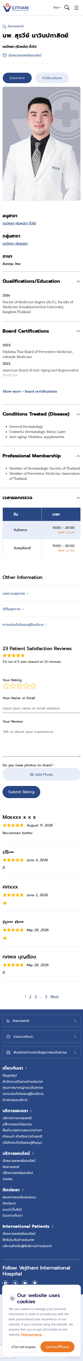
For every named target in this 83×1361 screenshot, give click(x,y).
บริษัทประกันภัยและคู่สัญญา (22, 1142)
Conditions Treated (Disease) (36, 413)
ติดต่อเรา (9, 1203)
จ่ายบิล (7, 1179)
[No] (76, 1286)
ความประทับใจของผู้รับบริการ (23, 1093)
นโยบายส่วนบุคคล (23, 1347)
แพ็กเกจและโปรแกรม (17, 1124)
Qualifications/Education (31, 281)
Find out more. (31, 1334)
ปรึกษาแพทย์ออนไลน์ (18, 1173)
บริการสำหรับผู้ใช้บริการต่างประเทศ (27, 1246)
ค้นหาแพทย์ (11, 1167)
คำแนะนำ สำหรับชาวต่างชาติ (22, 1136)
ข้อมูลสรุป (10, 1075)
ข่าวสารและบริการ (15, 1100)
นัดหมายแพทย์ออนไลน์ (19, 1160)
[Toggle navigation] (76, 7)
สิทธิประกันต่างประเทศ (18, 1240)
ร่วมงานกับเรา (13, 1215)
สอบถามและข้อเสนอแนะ (19, 1197)
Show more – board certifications (30, 391)
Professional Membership (32, 455)
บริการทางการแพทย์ (17, 1118)
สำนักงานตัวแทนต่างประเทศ (23, 1081)
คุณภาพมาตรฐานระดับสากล (23, 1087)
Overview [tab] (17, 78)
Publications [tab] (52, 78)
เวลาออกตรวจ (17, 497)
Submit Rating (21, 792)
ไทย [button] (55, 7)
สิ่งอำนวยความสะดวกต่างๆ (22, 1130)
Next (55, 996)
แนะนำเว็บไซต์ (12, 1209)
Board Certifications (26, 331)
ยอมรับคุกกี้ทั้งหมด (57, 1347)
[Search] (66, 7)
